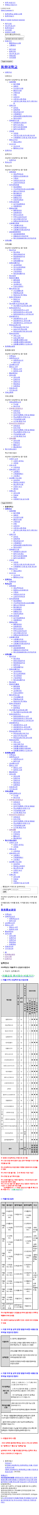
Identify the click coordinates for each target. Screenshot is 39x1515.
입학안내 (8, 150)
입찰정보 (16, 386)
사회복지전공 (18, 225)
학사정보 (16, 252)
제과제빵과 (17, 187)
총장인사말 (17, 90)
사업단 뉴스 (17, 486)
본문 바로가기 (10, 2)
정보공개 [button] (23, 1482)
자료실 (15, 495)
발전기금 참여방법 (20, 127)
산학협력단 (17, 114)
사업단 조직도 (18, 461)
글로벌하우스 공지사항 (21, 320)
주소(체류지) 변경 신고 (21, 417)
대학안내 (8, 72)
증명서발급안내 (19, 254)
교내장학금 (17, 265)
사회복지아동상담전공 (21, 230)
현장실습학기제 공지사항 (22, 331)
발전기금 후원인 (19, 129)
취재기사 (16, 299)
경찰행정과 (17, 206)
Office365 (12, 55)
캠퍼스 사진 (17, 369)
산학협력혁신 (18, 474)
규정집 (15, 133)
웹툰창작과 (17, 210)
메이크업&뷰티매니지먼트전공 (24, 238)
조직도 (15, 107)
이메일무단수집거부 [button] (26, 1480)
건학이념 (16, 93)
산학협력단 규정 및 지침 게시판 (25, 137)
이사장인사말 (18, 88)
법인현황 (16, 84)
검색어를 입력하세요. (13, 34)
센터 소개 (16, 335)
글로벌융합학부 (19, 234)
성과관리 (16, 480)
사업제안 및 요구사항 (21, 499)
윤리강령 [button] (16, 1482)
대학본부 (16, 110)
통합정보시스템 (15, 43)
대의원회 (16, 282)
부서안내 (16, 406)
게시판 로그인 (10, 26)
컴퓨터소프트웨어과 (20, 176)
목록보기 (4, 1475)
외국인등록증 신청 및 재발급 (24, 415)
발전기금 (16, 362)
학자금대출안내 (19, 273)
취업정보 (16, 384)
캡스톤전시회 (18, 484)
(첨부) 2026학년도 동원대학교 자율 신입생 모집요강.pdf (21, 1471)
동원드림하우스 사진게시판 (23, 314)
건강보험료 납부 (19, 419)
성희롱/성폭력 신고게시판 (22, 344)
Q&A (15, 497)
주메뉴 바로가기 (11, 5)
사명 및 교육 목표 (19, 99)
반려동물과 (17, 195)
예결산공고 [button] (29, 1477)
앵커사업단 (17, 118)
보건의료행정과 (19, 204)
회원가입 (12, 51)
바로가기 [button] (8, 41)
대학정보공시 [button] (20, 1477)
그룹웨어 (12, 45)
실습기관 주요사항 (20, 329)
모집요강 (16, 410)
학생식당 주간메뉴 (20, 295)
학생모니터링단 (19, 482)
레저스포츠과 (18, 215)
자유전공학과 (18, 200)
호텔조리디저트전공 (20, 236)
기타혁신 (16, 476)
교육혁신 (16, 471)
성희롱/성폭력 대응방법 (22, 342)
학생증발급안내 (19, 256)
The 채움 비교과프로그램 (22, 306)
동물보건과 (17, 197)
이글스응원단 (18, 286)
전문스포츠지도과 (20, 217)
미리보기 (8, 1463)
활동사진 (16, 445)
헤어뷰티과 (17, 193)
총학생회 (16, 280)
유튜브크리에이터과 (20, 221)
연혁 (15, 95)
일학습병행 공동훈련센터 (22, 116)
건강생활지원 (18, 291)
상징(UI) (16, 97)
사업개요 (16, 467)
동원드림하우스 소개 (21, 310)
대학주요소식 (18, 360)
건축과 (15, 178)
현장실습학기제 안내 (21, 327)
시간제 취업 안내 (19, 421)
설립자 (15, 86)
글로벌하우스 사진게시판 (22, 323)
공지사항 (16, 377)
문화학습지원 (18, 293)
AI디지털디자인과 (20, 219)
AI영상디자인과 (19, 180)
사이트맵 (8, 30)
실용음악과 (17, 212)
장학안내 (16, 382)
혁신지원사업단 (11, 449)
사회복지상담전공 (20, 227)
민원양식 (16, 443)
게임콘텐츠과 (18, 174)
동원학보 (16, 301)
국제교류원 (9, 392)
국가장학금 (17, 269)
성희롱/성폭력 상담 (20, 340)
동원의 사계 (17, 371)
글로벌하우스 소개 (20, 318)
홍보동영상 (17, 447)
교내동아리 (17, 284)
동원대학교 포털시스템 (13, 14)
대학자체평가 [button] (13, 1480)
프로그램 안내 (18, 338)
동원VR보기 (9, 16)
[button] (7, 1477)
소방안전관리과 (19, 182)
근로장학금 (17, 271)
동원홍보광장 (10, 346)
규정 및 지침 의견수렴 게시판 (24, 135)
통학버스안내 (18, 148)
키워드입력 (6, 889)
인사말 (15, 404)
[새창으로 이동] (19, 1502)
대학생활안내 (18, 261)
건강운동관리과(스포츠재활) (23, 189)
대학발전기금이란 (20, 122)
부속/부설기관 (18, 112)
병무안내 (16, 258)
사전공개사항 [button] (32, 1482)
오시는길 (16, 146)
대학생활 (8, 240)
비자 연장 (16, 413)
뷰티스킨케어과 (19, 191)
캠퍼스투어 (17, 142)
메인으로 (8, 23)
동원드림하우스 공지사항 (22, 312)
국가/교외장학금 (19, 267)
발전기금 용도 (18, 125)
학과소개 (8, 162)
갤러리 (15, 489)
